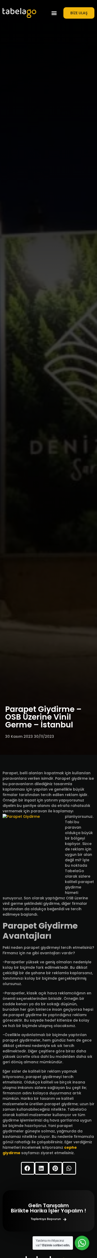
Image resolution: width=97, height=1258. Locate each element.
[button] (54, 13)
